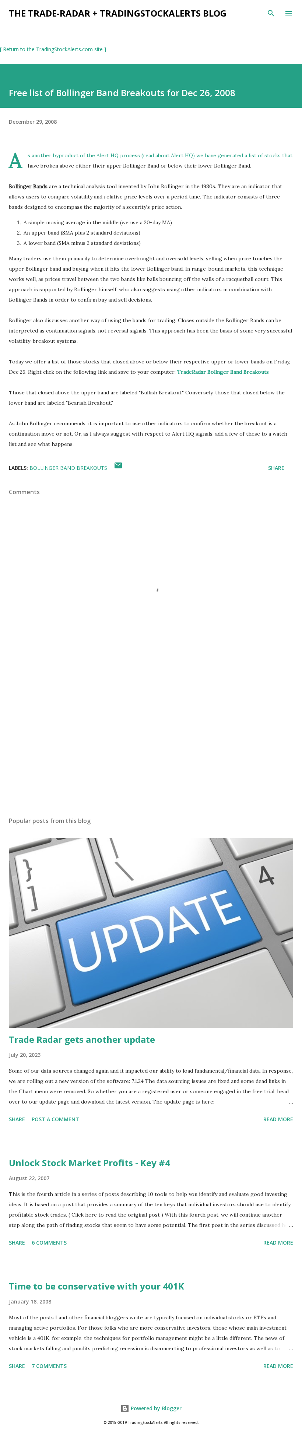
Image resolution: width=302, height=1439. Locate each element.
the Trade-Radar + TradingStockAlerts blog (117, 13)
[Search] (271, 13)
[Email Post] (118, 467)
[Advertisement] (151, 741)
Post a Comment (55, 1119)
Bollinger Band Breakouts (68, 467)
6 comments (49, 1242)
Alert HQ (182, 155)
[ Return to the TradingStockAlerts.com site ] (53, 49)
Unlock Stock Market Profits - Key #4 (89, 1163)
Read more (278, 1119)
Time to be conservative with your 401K (96, 1286)
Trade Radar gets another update (82, 1039)
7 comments (49, 1365)
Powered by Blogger (155, 1408)
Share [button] (276, 467)
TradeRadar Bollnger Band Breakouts (223, 372)
